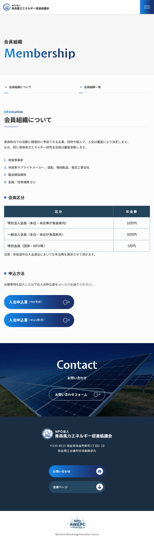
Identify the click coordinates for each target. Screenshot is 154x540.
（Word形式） (27, 319)
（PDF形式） (26, 301)
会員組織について (20, 87)
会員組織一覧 (92, 87)
